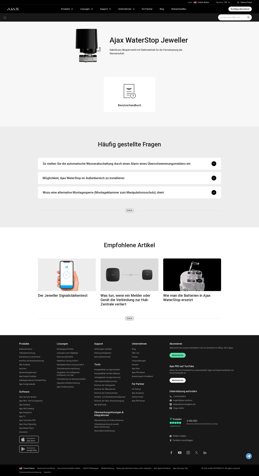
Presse (135, 357)
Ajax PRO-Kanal (138, 372)
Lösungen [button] (85, 9)
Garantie (47, 472)
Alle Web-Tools (100, 405)
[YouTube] (180, 452)
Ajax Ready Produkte (27, 376)
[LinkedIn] (205, 452)
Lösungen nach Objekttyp (67, 353)
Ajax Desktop (24, 405)
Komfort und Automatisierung (31, 361)
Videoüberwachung (27, 353)
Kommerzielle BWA (65, 357)
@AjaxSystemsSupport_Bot (184, 404)
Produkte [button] (65, 9)
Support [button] (104, 9)
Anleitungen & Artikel (103, 349)
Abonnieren (177, 355)
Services (22, 369)
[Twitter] (196, 452)
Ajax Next (136, 369)
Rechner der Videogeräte (104, 385)
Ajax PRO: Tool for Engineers (31, 401)
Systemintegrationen (28, 372)
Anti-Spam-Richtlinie (162, 468)
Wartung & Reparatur (102, 353)
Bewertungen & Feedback (142, 376)
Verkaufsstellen (178, 9)
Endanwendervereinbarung (30, 472)
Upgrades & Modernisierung (68, 383)
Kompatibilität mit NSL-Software (107, 373)
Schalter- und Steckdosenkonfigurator (109, 397)
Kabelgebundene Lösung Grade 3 (70, 365)
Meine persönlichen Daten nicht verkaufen (134, 468)
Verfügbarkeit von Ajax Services (107, 377)
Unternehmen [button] (124, 9)
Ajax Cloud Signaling (27, 424)
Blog (162, 9)
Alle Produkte (24, 365)
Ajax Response (25, 412)
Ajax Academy (138, 393)
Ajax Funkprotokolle (27, 384)
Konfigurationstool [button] (240, 9)
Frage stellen (178, 408)
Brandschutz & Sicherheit (29, 357)
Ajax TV (22, 416)
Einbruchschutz (25, 349)
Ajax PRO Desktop (26, 409)
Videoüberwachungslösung (68, 369)
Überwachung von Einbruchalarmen (109, 420)
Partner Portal (137, 397)
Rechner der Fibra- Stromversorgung (109, 401)
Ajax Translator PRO (27, 420)
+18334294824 (179, 396)
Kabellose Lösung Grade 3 (67, 361)
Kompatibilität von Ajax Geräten (107, 370)
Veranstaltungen (139, 361)
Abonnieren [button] (177, 380)
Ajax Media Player (26, 428)
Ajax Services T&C (180, 468)
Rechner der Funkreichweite (106, 393)
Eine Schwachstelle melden (68, 468)
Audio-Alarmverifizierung (104, 431)
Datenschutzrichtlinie (46, 468)
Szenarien (23, 432)
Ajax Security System (28, 397)
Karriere (135, 365)
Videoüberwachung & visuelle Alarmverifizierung (106, 425)
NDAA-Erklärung (107, 468)
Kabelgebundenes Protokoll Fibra (32, 380)
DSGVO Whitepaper (91, 468)
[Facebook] (171, 452)
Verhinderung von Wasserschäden (71, 379)
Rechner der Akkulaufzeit (104, 389)
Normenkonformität (102, 357)
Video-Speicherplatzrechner (105, 381)
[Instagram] (188, 452)
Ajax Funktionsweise (65, 387)
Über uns (135, 353)
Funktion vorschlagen (183, 440)
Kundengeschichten (65, 349)
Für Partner (147, 9)
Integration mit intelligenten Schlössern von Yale (68, 373)
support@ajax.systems (182, 400)
